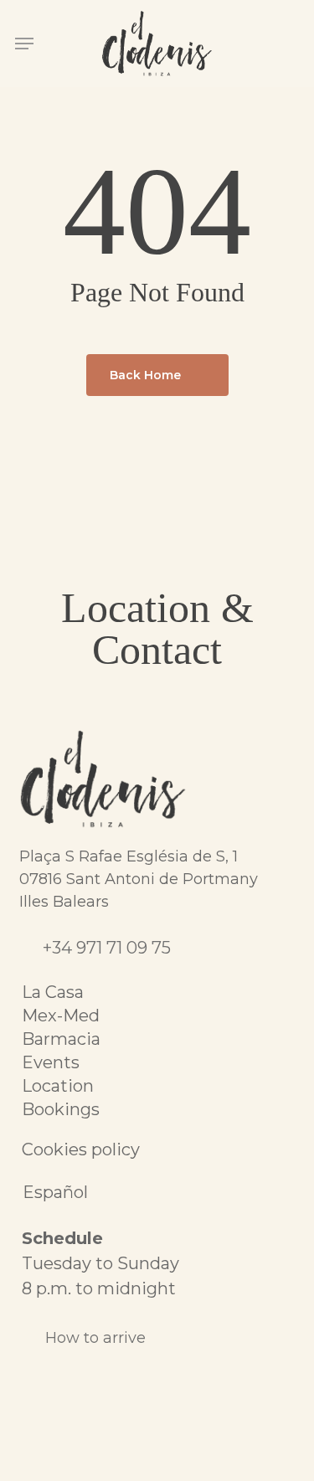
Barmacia (61, 1039)
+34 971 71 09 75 (107, 948)
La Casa (53, 992)
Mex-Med (61, 1015)
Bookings (61, 1109)
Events (51, 1062)
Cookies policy (81, 1149)
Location (58, 1086)
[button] (24, 43)
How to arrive (95, 1338)
